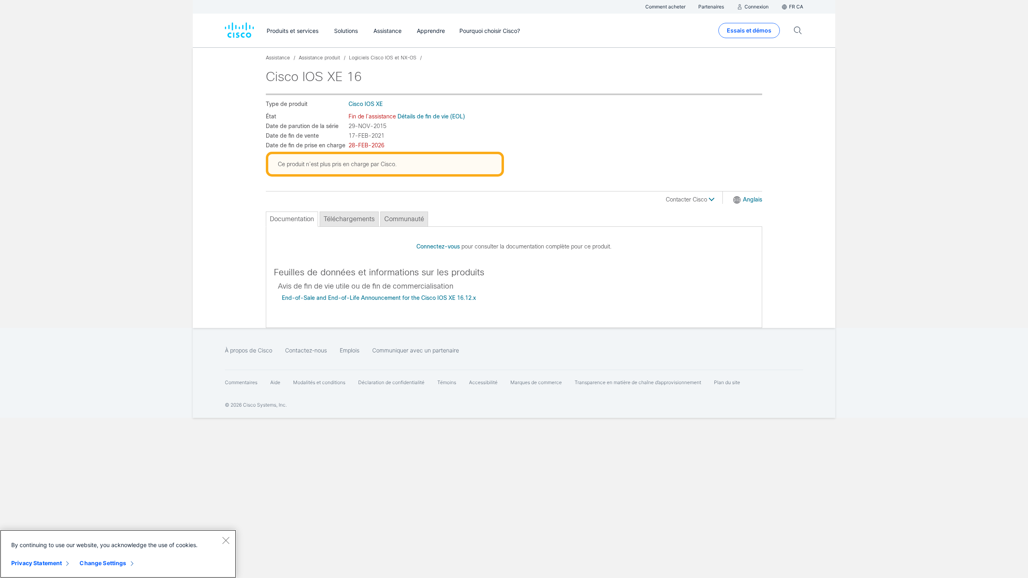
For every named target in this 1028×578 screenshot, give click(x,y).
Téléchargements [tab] (349, 219)
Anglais (752, 199)
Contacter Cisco (687, 199)
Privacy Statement (36, 563)
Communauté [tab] (404, 219)
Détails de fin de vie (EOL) (431, 116)
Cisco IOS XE (366, 104)
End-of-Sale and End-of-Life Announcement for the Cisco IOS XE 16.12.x (379, 298)
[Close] (226, 540)
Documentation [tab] (292, 219)
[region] (118, 554)
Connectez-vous (438, 246)
